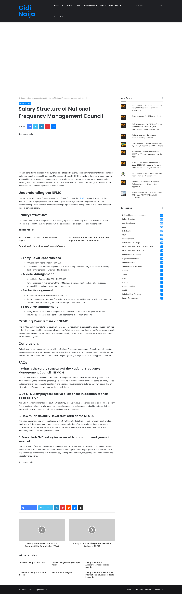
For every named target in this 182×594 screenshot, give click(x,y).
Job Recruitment (128, 223)
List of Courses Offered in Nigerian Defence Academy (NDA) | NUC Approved (145, 184)
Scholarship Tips (128, 262)
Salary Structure (32, 98)
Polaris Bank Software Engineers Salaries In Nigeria (42, 246)
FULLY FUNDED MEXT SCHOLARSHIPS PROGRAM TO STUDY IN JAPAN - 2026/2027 (147, 195)
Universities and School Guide (134, 215)
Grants (125, 282)
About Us (57, 16)
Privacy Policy (114, 5)
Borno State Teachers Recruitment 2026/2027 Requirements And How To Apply (147, 154)
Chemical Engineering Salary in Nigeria (66, 563)
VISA (102, 5)
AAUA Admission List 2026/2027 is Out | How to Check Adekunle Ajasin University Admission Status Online (147, 126)
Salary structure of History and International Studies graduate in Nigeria (99, 574)
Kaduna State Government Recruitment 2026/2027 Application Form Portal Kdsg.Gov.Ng (147, 107)
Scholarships (67, 5)
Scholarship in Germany (131, 294)
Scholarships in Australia (132, 266)
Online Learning (128, 286)
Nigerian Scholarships (130, 259)
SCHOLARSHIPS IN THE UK (133, 251)
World (124, 290)
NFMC (81, 198)
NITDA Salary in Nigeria (62, 572)
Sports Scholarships (130, 298)
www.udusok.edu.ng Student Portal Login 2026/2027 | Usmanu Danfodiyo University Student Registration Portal (146, 165)
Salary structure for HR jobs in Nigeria (146, 116)
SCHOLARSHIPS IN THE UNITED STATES (138, 247)
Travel (124, 274)
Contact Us (158, 590)
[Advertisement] (74, 40)
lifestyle (125, 270)
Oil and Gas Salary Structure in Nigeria (32, 573)
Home (56, 5)
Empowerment (89, 5)
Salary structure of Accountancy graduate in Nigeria (97, 564)
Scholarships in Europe (131, 243)
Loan (124, 278)
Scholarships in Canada (131, 255)
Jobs (78, 5)
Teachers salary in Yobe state (32, 562)
